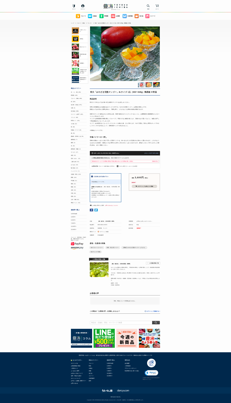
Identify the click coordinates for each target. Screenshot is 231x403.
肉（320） (73, 101)
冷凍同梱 (130, 16)
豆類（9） (73, 108)
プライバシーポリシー (130, 368)
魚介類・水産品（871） (77, 104)
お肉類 (118, 16)
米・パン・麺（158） (76, 92)
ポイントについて (75, 378)
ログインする (74, 363)
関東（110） (74, 177)
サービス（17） (75, 152)
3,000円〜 (73, 217)
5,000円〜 (73, 220)
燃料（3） (73, 142)
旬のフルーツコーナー (97, 247)
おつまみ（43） (75, 164)
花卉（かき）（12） (76, 158)
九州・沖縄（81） (75, 199)
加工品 (141, 16)
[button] (151, 373)
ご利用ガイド (74, 368)
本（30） (73, 145)
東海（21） (74, 183)
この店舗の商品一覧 (154, 263)
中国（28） (74, 193)
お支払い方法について (77, 373)
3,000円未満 (74, 213)
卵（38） (73, 127)
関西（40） (74, 187)
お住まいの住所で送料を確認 (151, 153)
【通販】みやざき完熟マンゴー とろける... (134, 247)
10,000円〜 (74, 226)
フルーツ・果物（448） (77, 98)
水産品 (95, 16)
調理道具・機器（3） (76, 149)
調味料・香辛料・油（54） (77, 136)
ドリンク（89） (75, 117)
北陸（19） (74, 190)
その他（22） (74, 123)
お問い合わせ (74, 383)
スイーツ (152, 16)
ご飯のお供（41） (75, 161)
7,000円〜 (73, 223)
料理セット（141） (75, 120)
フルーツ (83, 16)
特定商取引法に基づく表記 (132, 371)
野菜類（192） (74, 95)
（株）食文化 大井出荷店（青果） (106, 221)
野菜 (90, 366)
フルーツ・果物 (81, 23)
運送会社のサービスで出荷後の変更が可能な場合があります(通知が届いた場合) (112, 161)
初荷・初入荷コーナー (113, 247)
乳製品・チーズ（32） (76, 130)
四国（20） (74, 196)
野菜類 (106, 16)
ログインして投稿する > (153, 311)
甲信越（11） (74, 180)
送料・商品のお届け (76, 375)
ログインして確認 (104, 231)
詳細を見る (155, 161)
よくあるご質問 (75, 371)
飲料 (90, 380)
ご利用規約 (128, 366)
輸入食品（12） (75, 168)
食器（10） (74, 155)
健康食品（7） (74, 139)
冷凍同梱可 (92, 378)
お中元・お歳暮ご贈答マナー (78, 380)
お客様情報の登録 (75, 366)
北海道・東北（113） (76, 174)
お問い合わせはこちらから (111, 205)
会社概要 (127, 363)
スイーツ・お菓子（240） (77, 114)
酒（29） (73, 133)
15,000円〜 (74, 229)
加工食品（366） (75, 111)
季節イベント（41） (76, 202)
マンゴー (90, 23)
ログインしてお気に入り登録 (145, 186)
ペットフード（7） (75, 171)
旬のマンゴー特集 (95, 251)
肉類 (90, 371)
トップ (72, 23)
